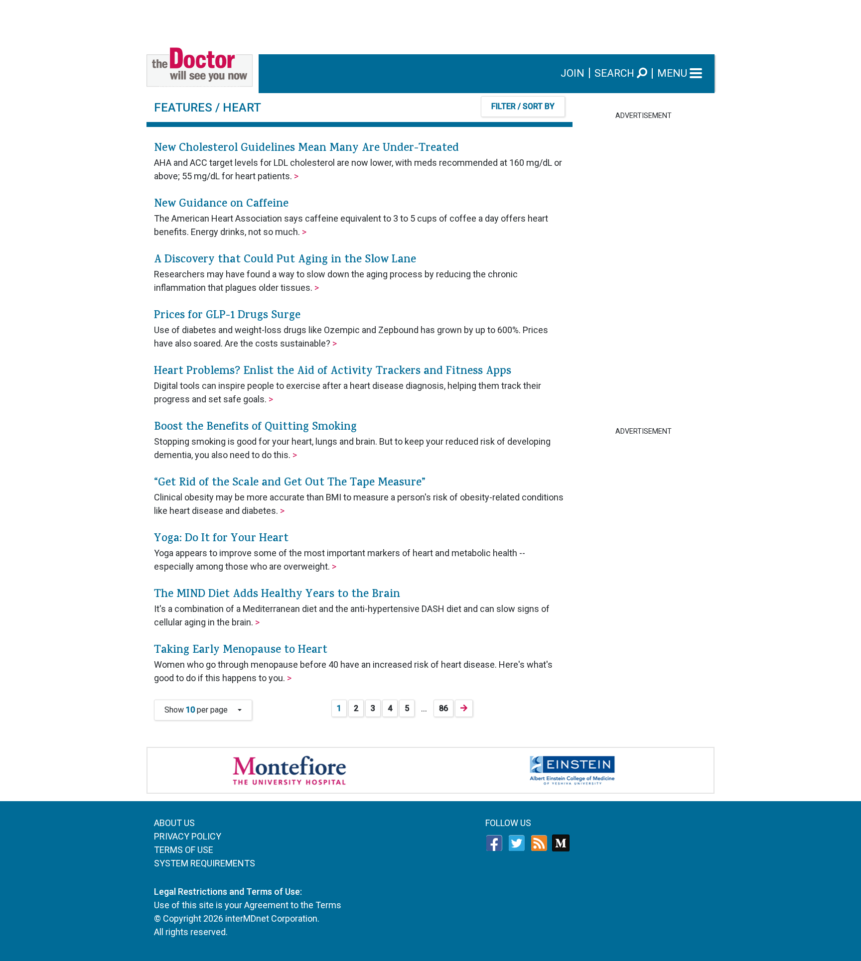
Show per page (200, 710)
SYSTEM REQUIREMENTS (204, 863)
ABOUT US (174, 823)
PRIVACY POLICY (187, 836)
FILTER (523, 106)
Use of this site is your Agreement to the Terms (247, 905)
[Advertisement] (430, 22)
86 (443, 708)
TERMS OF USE (183, 849)
